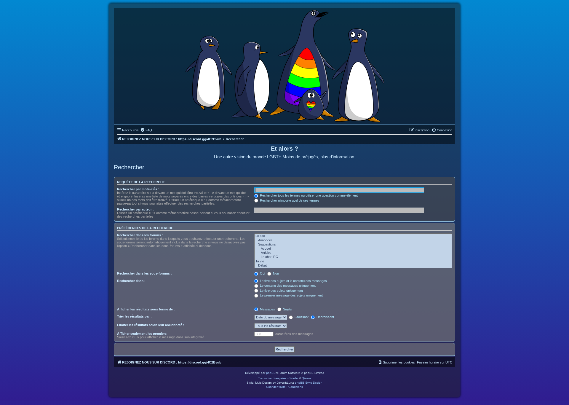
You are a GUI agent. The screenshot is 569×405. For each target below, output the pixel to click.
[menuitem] (146, 130)
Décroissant (325, 317)
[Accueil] (353, 249)
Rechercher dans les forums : (140, 235)
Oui (262, 273)
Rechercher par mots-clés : (138, 189)
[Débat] (353, 266)
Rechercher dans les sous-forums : (144, 273)
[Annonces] (353, 240)
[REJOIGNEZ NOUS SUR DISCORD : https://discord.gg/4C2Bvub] (284, 65)
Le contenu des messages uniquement (287, 285)
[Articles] (353, 253)
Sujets (287, 309)
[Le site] (353, 236)
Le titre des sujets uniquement (281, 290)
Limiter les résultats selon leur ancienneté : (150, 325)
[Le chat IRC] (353, 257)
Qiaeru (306, 378)
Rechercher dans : (131, 281)
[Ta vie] (353, 261)
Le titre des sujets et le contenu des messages (293, 281)
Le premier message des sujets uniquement (291, 295)
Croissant (301, 317)
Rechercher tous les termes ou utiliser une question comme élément (308, 195)
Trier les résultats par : (134, 316)
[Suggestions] (353, 245)
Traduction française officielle (278, 378)
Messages (267, 309)
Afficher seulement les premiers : (143, 333)
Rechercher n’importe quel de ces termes (289, 200)
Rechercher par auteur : (135, 209)
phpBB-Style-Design (308, 382)
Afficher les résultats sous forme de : (146, 309)
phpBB (271, 372)
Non (275, 273)
